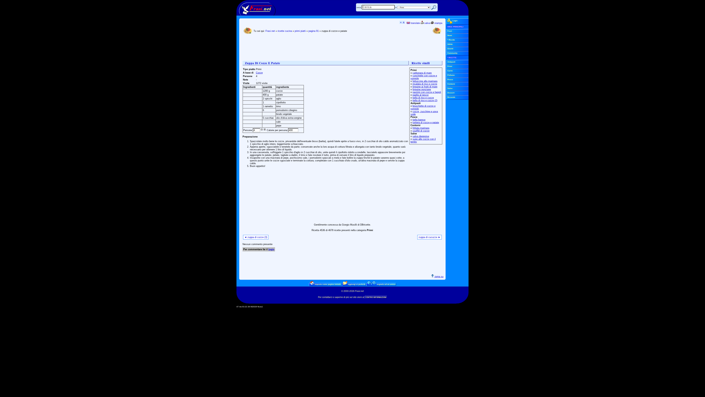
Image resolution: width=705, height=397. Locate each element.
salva (427, 23)
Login (455, 21)
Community (452, 53)
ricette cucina (285, 31)
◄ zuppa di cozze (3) (255, 237)
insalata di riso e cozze (425, 84)
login (271, 249)
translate (415, 23)
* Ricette (451, 40)
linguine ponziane (422, 89)
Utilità (450, 44)
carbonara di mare (422, 72)
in (396, 7)
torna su (438, 276)
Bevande (451, 97)
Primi (449, 66)
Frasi (449, 31)
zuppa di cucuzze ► (429, 237)
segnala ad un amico (385, 284)
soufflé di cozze (421, 130)
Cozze (259, 72)
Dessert (450, 93)
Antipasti (451, 62)
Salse (450, 88)
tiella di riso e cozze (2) (425, 100)
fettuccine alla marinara (425, 81)
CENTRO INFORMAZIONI (376, 297)
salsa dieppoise (421, 136)
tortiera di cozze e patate (426, 122)
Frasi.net (270, 31)
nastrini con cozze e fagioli (427, 92)
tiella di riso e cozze (423, 97)
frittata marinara (421, 128)
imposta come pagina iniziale (327, 284)
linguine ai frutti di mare (425, 86)
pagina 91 (313, 31)
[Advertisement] (309, 48)
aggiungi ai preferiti (356, 284)
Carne (450, 71)
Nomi (449, 35)
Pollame (451, 75)
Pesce (450, 79)
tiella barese (419, 119)
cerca (359, 7)
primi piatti (300, 31)
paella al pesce (421, 95)
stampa (438, 23)
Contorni (451, 84)
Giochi (450, 49)
